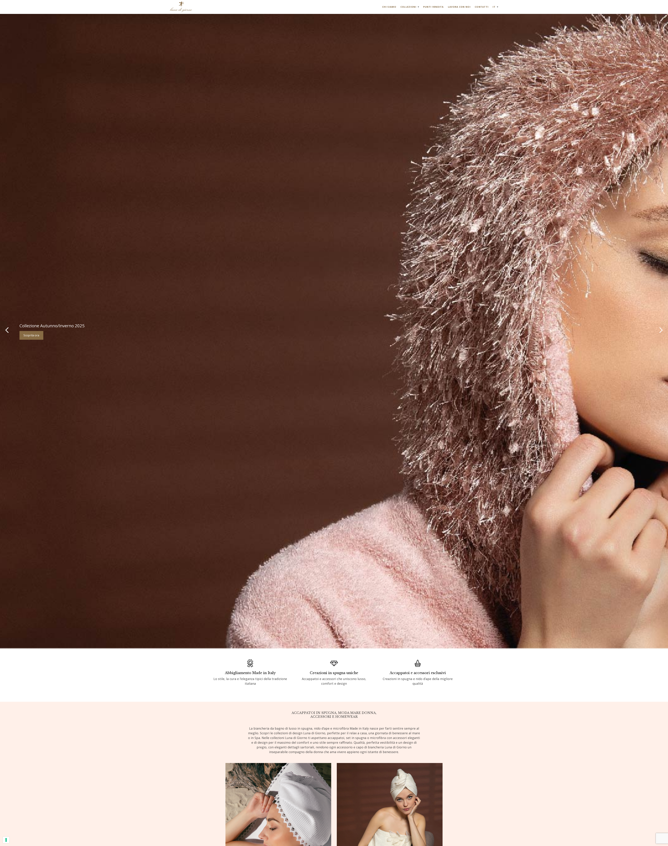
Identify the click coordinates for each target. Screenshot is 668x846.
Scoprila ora (31, 335)
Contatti (481, 6)
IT (494, 6)
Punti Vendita (433, 6)
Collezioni (408, 6)
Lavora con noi (459, 6)
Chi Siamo (389, 6)
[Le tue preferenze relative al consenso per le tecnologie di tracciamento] (6, 840)
